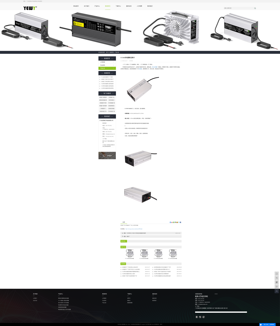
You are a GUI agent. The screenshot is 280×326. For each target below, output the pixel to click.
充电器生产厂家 (128, 225)
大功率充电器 (135, 225)
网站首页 (76, 6)
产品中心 (97, 6)
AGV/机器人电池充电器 (63, 300)
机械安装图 (129, 302)
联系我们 (150, 6)
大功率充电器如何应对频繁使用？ (161, 273)
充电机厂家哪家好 (103, 97)
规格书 (128, 300)
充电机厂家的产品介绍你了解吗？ (108, 79)
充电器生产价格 (103, 102)
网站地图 (123, 324)
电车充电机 (111, 100)
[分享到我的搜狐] (177, 222)
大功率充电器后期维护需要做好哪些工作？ (132, 271)
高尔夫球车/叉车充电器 (63, 302)
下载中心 (118, 6)
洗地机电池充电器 (62, 307)
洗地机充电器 (111, 108)
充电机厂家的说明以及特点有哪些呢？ (108, 81)
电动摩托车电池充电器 (63, 305)
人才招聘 (139, 6)
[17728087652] (277, 278)
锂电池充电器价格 (103, 100)
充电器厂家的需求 (103, 105)
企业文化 (35, 300)
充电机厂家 (122, 225)
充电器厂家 (111, 97)
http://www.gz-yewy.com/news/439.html (134, 228)
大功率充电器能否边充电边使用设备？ (162, 276)
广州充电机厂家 (111, 111)
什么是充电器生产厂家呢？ (107, 77)
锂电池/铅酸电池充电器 (63, 298)
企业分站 (119, 324)
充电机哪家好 (111, 105)
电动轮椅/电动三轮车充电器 (64, 309)
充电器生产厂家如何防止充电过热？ (130, 267)
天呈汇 (161, 324)
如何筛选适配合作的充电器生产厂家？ (162, 267)
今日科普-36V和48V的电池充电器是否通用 (136, 233)
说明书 (128, 298)
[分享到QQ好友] (175, 222)
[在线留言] (277, 287)
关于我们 (86, 6)
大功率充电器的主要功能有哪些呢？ (108, 83)
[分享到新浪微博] (172, 222)
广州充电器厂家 (111, 102)
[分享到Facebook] (180, 222)
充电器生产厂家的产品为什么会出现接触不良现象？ (134, 269)
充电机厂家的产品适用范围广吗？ (130, 276)
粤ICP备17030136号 (151, 324)
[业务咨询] (277, 274)
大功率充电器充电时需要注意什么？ (162, 269)
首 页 (107, 52)
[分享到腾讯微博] (178, 222)
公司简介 (35, 298)
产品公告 (117, 52)
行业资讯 (102, 65)
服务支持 (128, 6)
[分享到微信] (173, 222)
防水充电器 (154, 67)
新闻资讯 (107, 6)
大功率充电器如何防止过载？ (128, 273)
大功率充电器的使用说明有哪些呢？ (108, 88)
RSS (126, 324)
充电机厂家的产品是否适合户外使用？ (162, 271)
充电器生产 (103, 108)
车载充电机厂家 (103, 111)
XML (129, 324)
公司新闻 (102, 62)
